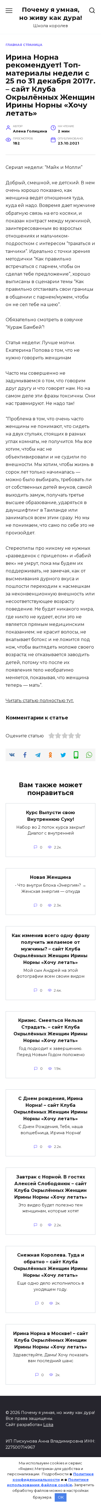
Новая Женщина (50, 877)
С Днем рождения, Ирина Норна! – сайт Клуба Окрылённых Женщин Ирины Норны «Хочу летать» (50, 1108)
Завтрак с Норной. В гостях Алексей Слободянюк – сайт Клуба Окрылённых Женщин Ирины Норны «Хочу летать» (50, 1186)
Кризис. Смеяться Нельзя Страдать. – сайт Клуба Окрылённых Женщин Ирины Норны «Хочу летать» (50, 1030)
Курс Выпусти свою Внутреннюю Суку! (50, 816)
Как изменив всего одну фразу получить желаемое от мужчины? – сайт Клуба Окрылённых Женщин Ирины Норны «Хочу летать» (50, 949)
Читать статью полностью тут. (40, 700)
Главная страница (24, 45)
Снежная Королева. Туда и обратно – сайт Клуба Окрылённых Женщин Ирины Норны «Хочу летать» (50, 1265)
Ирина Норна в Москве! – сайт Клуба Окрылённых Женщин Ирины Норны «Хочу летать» (50, 1340)
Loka (48, 1424)
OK (61, 1497)
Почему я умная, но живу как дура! (50, 14)
